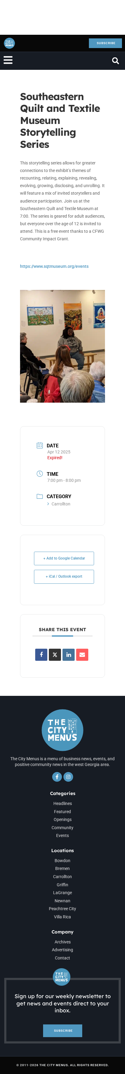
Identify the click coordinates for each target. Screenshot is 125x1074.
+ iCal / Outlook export (64, 576)
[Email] (82, 655)
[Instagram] (68, 777)
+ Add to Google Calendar (64, 558)
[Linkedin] (68, 655)
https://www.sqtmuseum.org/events (54, 266)
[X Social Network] (55, 655)
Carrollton (61, 503)
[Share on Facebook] (41, 655)
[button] (116, 61)
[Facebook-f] (57, 777)
